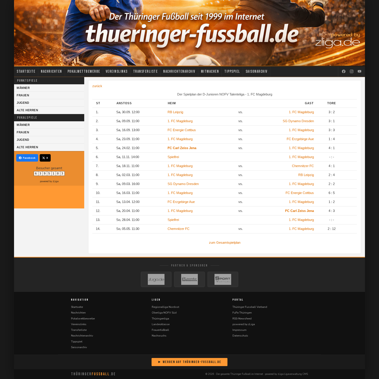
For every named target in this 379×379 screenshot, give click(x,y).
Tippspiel (232, 71)
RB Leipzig (175, 112)
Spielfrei (173, 157)
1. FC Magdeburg (301, 112)
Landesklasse (161, 324)
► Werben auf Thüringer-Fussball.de (189, 362)
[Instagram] (351, 71)
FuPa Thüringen (242, 312)
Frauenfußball (160, 330)
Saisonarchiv (257, 71)
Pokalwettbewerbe (84, 71)
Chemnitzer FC (303, 166)
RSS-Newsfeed (242, 318)
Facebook (29, 158)
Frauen (23, 95)
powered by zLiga (49, 181)
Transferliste (145, 71)
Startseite (26, 71)
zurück (97, 86)
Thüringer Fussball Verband (249, 307)
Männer (23, 88)
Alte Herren (27, 110)
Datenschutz (240, 335)
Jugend (23, 102)
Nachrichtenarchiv (179, 71)
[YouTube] (359, 71)
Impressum (239, 330)
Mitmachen (210, 71)
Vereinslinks (117, 71)
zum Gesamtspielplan (224, 242)
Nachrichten (51, 71)
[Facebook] (343, 71)
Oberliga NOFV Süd (164, 312)
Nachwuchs (159, 335)
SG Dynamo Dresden (298, 121)
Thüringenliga (160, 318)
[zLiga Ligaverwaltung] (156, 279)
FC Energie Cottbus (182, 130)
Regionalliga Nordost (165, 307)
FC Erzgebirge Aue (300, 139)
